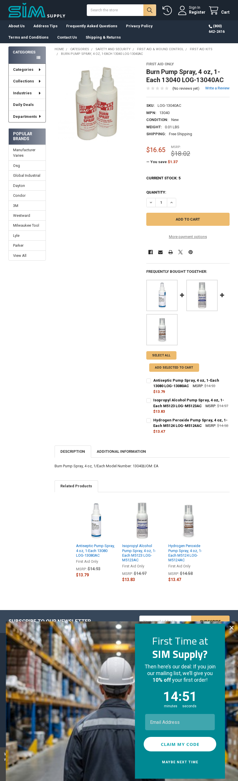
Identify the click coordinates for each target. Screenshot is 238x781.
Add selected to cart (174, 367)
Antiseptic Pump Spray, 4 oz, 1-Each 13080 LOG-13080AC (95, 551)
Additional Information (121, 451)
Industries (22, 93)
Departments (25, 116)
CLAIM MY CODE (180, 744)
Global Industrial (26, 175)
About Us (16, 26)
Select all (161, 355)
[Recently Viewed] (168, 10)
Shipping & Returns (103, 37)
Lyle (16, 235)
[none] (96, 103)
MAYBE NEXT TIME (180, 762)
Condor (19, 195)
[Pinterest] (190, 252)
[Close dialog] (232, 628)
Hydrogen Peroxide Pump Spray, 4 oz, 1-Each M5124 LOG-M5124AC (185, 553)
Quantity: (156, 192)
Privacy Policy (139, 26)
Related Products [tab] (76, 486)
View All (19, 255)
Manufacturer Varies (24, 153)
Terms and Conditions (28, 37)
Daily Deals (23, 104)
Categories (23, 69)
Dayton (19, 185)
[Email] (160, 252)
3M (15, 205)
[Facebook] (150, 252)
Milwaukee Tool (26, 225)
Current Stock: (163, 178)
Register (197, 12)
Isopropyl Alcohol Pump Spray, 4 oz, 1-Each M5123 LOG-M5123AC (139, 553)
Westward (21, 215)
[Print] (170, 252)
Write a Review (217, 88)
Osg (16, 165)
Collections (23, 81)
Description (72, 451)
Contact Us (67, 37)
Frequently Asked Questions (91, 26)
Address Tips (45, 26)
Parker (18, 245)
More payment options (188, 237)
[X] (180, 252)
